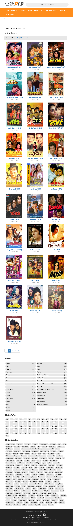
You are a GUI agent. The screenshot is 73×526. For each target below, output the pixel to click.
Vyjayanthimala (27, 493)
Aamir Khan (25, 481)
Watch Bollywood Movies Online (52, 390)
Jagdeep (49, 463)
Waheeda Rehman (44, 470)
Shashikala (8, 479)
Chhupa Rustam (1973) (14, 341)
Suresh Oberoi (31, 486)
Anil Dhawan (17, 491)
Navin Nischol (9, 484)
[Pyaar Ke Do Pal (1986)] (56, 115)
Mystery (20, 410)
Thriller (52, 372)
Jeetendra (35, 444)
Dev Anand (15, 453)
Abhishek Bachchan (49, 484)
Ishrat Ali (41, 481)
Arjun (35, 467)
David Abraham (46, 500)
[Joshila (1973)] (14, 297)
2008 (25, 421)
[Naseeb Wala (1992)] (35, 84)
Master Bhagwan (10, 465)
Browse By (63, 10)
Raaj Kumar (17, 472)
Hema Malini (51, 449)
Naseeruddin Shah (44, 451)
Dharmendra (19, 444)
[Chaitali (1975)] (56, 236)
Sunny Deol (16, 456)
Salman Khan (9, 456)
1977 (38, 426)
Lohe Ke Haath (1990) (56, 97)
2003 (47, 421)
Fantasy (20, 396)
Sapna (14, 479)
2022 (25, 419)
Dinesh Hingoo (9, 486)
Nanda (49, 479)
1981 (21, 426)
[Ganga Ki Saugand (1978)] (14, 236)
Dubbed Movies (20, 390)
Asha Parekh (35, 470)
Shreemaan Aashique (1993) (14, 97)
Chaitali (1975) (56, 250)
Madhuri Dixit (30, 463)
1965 (29, 428)
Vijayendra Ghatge (10, 502)
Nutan (59, 470)
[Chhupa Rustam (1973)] (14, 328)
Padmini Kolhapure (26, 491)
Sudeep (61, 500)
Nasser (7, 500)
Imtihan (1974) (35, 280)
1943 (65, 431)
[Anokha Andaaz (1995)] (14, 54)
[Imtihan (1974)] (35, 267)
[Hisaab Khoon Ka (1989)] (14, 115)
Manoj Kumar (9, 491)
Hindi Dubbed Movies (51, 10)
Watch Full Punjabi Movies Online (52, 384)
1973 (56, 426)
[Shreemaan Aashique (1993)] (14, 84)
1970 (7, 428)
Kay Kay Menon (9, 493)
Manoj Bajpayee (32, 477)
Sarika (55, 502)
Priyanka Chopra (56, 479)
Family (20, 393)
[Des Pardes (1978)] (35, 206)
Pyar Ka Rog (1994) (35, 67)
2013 (65, 419)
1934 (38, 433)
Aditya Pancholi (33, 481)
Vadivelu (38, 500)
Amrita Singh (40, 495)
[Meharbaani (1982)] (14, 175)
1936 (34, 433)
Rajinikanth (28, 488)
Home (7, 10)
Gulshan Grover (61, 446)
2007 (29, 421)
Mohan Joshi (56, 463)
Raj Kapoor (27, 474)
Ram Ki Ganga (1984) (56, 158)
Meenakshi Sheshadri (37, 491)
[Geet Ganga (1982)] (35, 175)
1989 (47, 424)
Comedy (20, 378)
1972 (61, 426)
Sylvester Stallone (22, 500)
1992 (34, 424)
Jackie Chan (34, 465)
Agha (44, 463)
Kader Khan (26, 460)
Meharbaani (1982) (14, 189)
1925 (61, 433)
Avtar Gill (42, 502)
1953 (21, 431)
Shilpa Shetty (9, 504)
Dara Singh (34, 474)
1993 (29, 424)
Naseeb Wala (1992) (35, 97)
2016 (52, 419)
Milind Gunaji (49, 502)
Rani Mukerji (60, 486)
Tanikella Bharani (42, 488)
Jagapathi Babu (34, 502)
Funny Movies (52, 387)
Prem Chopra (17, 446)
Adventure (20, 369)
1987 (56, 424)
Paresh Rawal (51, 453)
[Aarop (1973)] (56, 267)
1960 (52, 428)
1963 (38, 428)
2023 (21, 419)
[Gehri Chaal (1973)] (56, 297)
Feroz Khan (8, 477)
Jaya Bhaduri (9, 497)
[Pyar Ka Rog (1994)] (35, 54)
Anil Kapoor (53, 451)
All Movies (14, 10)
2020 (34, 419)
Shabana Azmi (35, 451)
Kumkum (26, 502)
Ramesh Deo (17, 497)
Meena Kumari (19, 465)
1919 (65, 433)
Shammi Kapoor (9, 458)
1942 (7, 433)
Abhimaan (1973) (35, 311)
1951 (29, 431)
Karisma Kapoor (26, 470)
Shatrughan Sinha (42, 449)
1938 (25, 433)
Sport (52, 369)
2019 (38, 419)
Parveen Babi (63, 495)
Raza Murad (59, 456)
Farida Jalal (52, 470)
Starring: (51, 472)
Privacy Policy (47, 517)
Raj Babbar (33, 446)
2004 (43, 421)
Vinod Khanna (25, 449)
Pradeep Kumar (59, 467)
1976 (43, 426)
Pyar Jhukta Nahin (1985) (35, 158)
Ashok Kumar (53, 444)
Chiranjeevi (49, 477)
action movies (52, 396)
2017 (47, 419)
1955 (12, 431)
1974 (52, 426)
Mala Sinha (45, 460)
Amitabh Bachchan (44, 444)
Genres (22, 10)
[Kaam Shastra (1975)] (14, 267)
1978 (34, 426)
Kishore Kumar (9, 472)
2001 (56, 421)
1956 (7, 431)
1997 (12, 424)
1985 (65, 424)
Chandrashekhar (58, 472)
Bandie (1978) (56, 219)
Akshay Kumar (52, 446)
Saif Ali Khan (9, 467)
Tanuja (30, 467)
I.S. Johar (25, 504)
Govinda (58, 449)
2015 (56, 419)
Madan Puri (8, 470)
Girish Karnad (58, 497)
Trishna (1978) (14, 219)
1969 (12, 428)
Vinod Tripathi (9, 488)
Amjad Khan (24, 467)
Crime (20, 381)
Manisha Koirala (50, 467)
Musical (20, 407)
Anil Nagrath (38, 463)
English (36, 10)
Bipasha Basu (52, 486)
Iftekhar (34, 488)
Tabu (46, 472)
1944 (61, 431)
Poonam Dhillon (50, 474)
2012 (7, 421)
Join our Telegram (35, 515)
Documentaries (20, 384)
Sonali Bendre (17, 504)
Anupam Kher (9, 446)
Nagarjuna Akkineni (19, 488)
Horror (20, 404)
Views (22, 38)
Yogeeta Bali (31, 500)
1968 (16, 428)
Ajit (54, 456)
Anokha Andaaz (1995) (14, 67)
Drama (20, 387)
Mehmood (27, 453)
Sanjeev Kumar (17, 451)
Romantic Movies (52, 393)
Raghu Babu (37, 504)
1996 (16, 424)
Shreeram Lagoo (54, 495)
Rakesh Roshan (54, 491)
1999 (65, 421)
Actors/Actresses (16, 28)
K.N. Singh (14, 500)
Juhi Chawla (31, 456)
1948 (43, 431)
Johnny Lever (54, 500)
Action (20, 363)
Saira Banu (50, 488)
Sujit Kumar (38, 486)
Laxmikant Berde (52, 493)
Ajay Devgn (8, 453)
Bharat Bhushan (43, 458)
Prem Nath (17, 486)
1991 (38, 424)
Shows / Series (10, 14)
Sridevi (33, 460)
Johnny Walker (59, 484)
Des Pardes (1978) (35, 219)
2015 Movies (52, 398)
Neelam (44, 504)
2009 (21, 421)
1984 (7, 426)
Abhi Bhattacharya (58, 477)
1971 (65, 426)
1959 (56, 428)
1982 (16, 426)
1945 (56, 431)
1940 (16, 433)
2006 (34, 421)
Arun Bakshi (41, 474)
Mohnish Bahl (35, 479)
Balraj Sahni (24, 472)
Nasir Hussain (41, 477)
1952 (25, 431)
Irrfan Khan (27, 479)
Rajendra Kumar (19, 474)
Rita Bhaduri (35, 493)
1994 (25, 424)
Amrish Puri (58, 458)
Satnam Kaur (61, 502)
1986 (61, 424)
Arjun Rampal (41, 497)
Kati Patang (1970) (56, 189)
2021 (29, 419)
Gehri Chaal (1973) (56, 311)
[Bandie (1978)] (56, 206)
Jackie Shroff (33, 449)
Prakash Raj (60, 451)
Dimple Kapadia (53, 460)
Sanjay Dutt (44, 446)
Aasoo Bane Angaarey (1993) (56, 67)
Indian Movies (52, 381)
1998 (7, 424)
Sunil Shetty (23, 456)
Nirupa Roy (26, 465)
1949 (38, 431)
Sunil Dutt (34, 453)
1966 (25, 428)
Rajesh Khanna (25, 446)
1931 (47, 433)
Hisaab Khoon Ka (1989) (14, 128)
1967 (21, 428)
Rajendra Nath (24, 484)
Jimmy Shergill (32, 484)
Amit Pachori (18, 481)
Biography (20, 375)
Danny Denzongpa (10, 460)
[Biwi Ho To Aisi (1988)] (35, 115)
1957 (65, 428)
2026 (7, 419)
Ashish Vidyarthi (9, 474)
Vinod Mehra (51, 465)
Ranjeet (62, 491)
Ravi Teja (31, 504)
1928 (56, 433)
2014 (61, 419)
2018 (43, 419)
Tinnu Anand (56, 481)
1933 (43, 433)
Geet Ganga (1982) (35, 189)
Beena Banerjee (22, 495)
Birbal (44, 453)
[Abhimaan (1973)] (35, 297)
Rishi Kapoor (9, 451)
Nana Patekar (48, 481)
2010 (16, 421)
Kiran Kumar (34, 458)
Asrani (64, 444)
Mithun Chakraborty (10, 444)
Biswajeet (40, 484)
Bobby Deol (46, 491)
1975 (47, 426)
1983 (12, 426)
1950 (34, 431)
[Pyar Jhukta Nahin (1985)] (35, 145)
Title (17, 38)
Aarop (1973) (56, 280)
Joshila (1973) (14, 311)
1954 (16, 431)
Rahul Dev (33, 497)
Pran (39, 446)
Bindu (39, 453)
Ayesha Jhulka (31, 495)
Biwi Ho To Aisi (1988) (35, 128)
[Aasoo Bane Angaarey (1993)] (56, 54)
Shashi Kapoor (9, 449)
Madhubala (43, 479)
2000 (61, 421)
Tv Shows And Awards (52, 375)
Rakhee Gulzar (18, 458)
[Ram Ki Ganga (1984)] (56, 145)
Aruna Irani (17, 449)
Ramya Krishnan (25, 497)
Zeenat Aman (19, 460)
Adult (20, 366)
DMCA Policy (36, 517)
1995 (21, 424)
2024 (16, 419)
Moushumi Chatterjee (10, 463)
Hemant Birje (16, 477)
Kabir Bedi (50, 504)
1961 (47, 428)
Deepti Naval (19, 502)
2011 (12, 421)
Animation (20, 372)
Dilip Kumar (32, 472)
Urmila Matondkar (59, 488)
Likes (27, 38)
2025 (12, 419)
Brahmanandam (26, 451)
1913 (7, 435)
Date (12, 38)
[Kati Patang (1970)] (56, 175)
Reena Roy (51, 458)
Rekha (59, 444)
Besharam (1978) (35, 250)
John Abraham (18, 493)
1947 (47, 431)
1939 (21, 433)
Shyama (45, 486)
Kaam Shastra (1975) (14, 280)
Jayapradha (41, 467)
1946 (52, 431)
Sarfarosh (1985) (14, 158)
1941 (12, 433)
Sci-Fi (52, 366)
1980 (25, 426)
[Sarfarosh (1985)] (14, 145)
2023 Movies (52, 378)
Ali (63, 458)
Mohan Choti (59, 465)
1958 (61, 428)
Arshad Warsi (43, 493)
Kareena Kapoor (9, 481)
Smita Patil (20, 479)
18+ (42, 10)
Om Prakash (24, 477)
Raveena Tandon (42, 465)
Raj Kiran (17, 484)
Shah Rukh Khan (21, 463)
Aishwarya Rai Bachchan (11, 495)
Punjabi (30, 10)
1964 (34, 428)
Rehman (23, 486)
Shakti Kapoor (28, 444)
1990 (43, 424)
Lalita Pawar (58, 474)
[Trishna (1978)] (14, 206)
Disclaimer (26, 517)
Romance (52, 363)
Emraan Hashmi (49, 497)
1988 (52, 424)
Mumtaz (39, 460)
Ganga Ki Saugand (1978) (14, 250)
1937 (29, 433)
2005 (38, 421)
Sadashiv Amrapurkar (40, 456)
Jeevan (49, 456)
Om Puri (58, 453)
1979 (29, 426)
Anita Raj (47, 495)
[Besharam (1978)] (35, 236)
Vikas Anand (39, 472)
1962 (43, 428)
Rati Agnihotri (27, 458)
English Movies (52, 401)
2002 (52, 421)
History (20, 401)
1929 (52, 433)
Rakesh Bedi (16, 467)
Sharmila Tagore (17, 470)
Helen (21, 453)
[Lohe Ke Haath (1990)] (56, 84)
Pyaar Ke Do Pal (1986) (56, 128)
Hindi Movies (20, 398)
